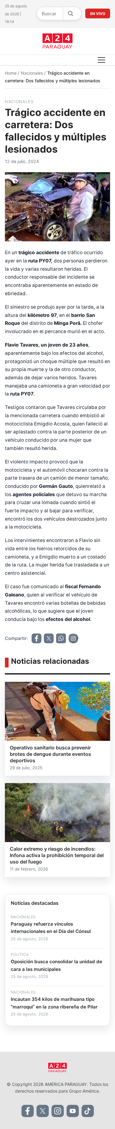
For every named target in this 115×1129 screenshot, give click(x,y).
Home (11, 73)
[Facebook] (27, 1111)
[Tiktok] (87, 1111)
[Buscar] (70, 13)
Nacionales (32, 73)
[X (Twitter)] (42, 1111)
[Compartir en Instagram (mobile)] (73, 638)
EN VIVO (97, 13)
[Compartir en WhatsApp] (61, 638)
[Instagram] (57, 1111)
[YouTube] (72, 1111)
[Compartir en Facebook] (36, 638)
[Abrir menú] (101, 60)
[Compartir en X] (49, 638)
